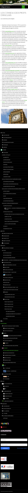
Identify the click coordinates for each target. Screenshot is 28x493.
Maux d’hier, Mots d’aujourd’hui (11, 221)
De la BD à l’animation (10, 311)
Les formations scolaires (8, 181)
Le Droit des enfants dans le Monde (10, 289)
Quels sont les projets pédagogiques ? (10, 203)
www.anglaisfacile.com (10, 62)
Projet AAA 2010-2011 (9, 301)
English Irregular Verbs (12, 89)
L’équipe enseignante (7, 162)
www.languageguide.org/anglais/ (12, 70)
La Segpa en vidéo (6, 176)
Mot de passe (4, 442)
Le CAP (4, 196)
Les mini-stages (6, 191)
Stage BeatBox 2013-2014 (10, 296)
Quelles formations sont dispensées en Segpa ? (11, 179)
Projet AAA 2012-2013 (9, 306)
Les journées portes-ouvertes (9, 193)
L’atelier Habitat (6, 171)
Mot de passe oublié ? (22, 448)
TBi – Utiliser (4, 413)
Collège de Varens (5, 7)
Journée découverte (10, 316)
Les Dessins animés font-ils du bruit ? (13, 313)
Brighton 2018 (6, 282)
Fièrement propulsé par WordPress (7, 491)
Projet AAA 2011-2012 (9, 304)
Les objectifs (6, 157)
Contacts (5, 226)
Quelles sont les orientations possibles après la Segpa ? (13, 188)
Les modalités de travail (8, 167)
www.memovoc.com (9, 53)
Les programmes (6, 159)
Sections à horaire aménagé (9, 257)
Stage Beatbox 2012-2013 (10, 294)
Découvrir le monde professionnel (10, 183)
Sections (4, 250)
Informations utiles (7, 228)
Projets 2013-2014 (8, 309)
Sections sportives (7, 255)
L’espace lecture (8, 216)
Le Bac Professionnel (7, 198)
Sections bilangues (7, 252)
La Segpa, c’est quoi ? (6, 154)
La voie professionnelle (8, 200)
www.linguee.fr (8, 45)
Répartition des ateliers (8, 169)
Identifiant (3, 437)
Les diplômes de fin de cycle (9, 186)
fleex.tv (11, 79)
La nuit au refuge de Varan (10, 223)
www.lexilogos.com (9, 31)
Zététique (5, 418)
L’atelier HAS (5, 174)
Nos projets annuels (7, 205)
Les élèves (5, 164)
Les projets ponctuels (8, 211)
